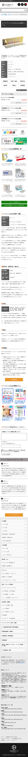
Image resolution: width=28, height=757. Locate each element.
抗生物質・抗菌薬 (6, 602)
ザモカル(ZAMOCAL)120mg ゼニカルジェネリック (20, 181)
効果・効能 (14, 81)
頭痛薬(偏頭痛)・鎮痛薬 (7, 631)
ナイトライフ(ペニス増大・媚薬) (9, 622)
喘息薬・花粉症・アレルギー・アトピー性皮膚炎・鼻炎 (12, 645)
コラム (8, 740)
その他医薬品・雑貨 (6, 650)
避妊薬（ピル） (5, 559)
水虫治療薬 (4, 615)
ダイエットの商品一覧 (14, 202)
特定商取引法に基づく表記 (11, 736)
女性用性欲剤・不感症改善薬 (8, 534)
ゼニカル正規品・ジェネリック (9, 573)
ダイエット (4, 570)
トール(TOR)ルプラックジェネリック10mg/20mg (20, 196)
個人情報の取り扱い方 (17, 738)
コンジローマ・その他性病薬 (8, 618)
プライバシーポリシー (5, 738)
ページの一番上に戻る (14, 514)
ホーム (2, 736)
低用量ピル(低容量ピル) (7, 565)
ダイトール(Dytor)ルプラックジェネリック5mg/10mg (7, 181)
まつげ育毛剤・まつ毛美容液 (8, 591)
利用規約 (3, 740)
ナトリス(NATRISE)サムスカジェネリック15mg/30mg (7, 196)
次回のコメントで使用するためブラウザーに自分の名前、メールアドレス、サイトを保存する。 (13, 451)
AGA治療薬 (4, 545)
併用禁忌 (22, 85)
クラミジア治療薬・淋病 (7, 605)
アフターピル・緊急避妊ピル (8, 562)
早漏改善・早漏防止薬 (7, 537)
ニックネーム (4, 441)
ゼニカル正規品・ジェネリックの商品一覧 (14, 205)
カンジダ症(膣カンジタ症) (8, 611)
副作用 (5, 85)
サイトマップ (14, 740)
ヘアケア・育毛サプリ (7, 555)
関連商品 (5, 81)
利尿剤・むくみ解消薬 (7, 576)
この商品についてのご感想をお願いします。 (11, 431)
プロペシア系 (5, 548)
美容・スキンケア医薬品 (7, 584)
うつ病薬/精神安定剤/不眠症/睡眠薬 (10, 627)
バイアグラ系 (5, 524)
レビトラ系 (4, 527)
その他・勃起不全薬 (6, 540)
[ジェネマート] (7, 5)
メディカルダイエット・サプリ (9, 580)
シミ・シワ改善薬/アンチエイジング (10, 597)
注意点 (14, 85)
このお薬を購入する (14, 379)
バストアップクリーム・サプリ (9, 587)
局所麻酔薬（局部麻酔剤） (8, 635)
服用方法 (22, 81)
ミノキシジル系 (5, 551)
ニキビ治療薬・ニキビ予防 (8, 594)
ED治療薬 (4, 521)
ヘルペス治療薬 (5, 608)
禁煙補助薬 (4, 640)
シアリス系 (4, 530)
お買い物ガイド (22, 662)
